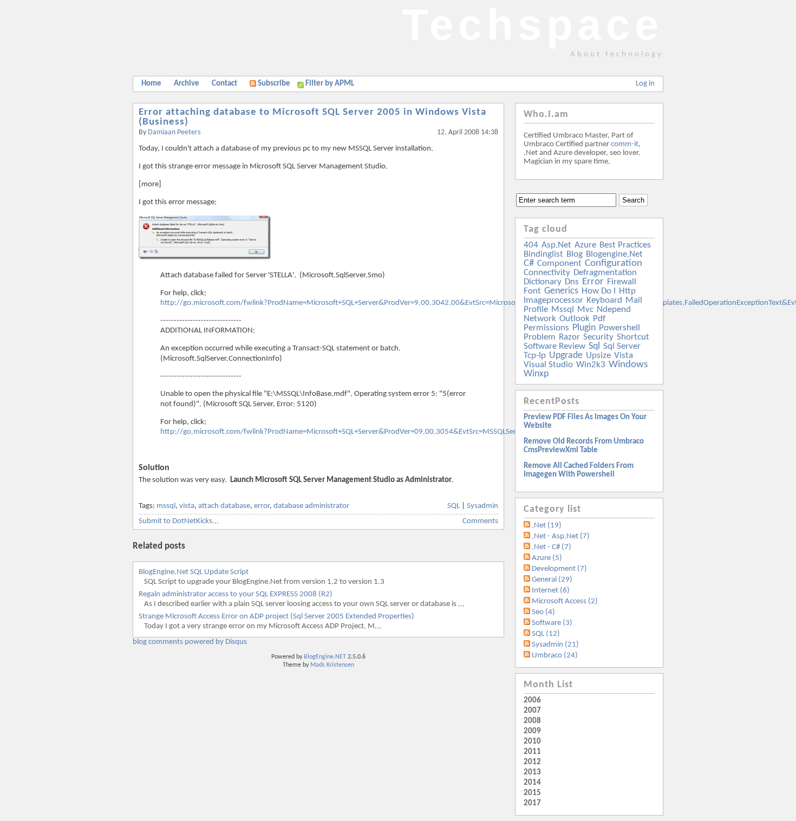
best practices (625, 245)
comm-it (624, 144)
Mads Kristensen (332, 665)
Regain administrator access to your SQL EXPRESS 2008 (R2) (235, 594)
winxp (536, 374)
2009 (532, 731)
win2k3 (590, 364)
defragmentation (605, 272)
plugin (584, 328)
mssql (165, 506)
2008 (532, 721)
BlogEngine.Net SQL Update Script (194, 572)
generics (561, 291)
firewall (621, 281)
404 (531, 245)
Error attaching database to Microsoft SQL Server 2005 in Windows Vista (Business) (312, 117)
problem (540, 337)
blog (574, 254)
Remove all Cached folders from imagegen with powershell (579, 470)
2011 (532, 752)
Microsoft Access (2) (565, 601)
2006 (532, 700)
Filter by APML (329, 84)
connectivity (547, 272)
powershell (619, 328)
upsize (598, 355)
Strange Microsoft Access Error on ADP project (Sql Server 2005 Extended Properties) (276, 617)
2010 (532, 742)
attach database (224, 506)
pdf (599, 318)
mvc (585, 309)
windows (628, 365)
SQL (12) (546, 634)
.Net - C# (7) (551, 547)
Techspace (532, 25)
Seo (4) (543, 612)
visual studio (548, 364)
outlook (574, 318)
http (627, 291)
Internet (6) (551, 591)
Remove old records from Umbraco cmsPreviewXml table (584, 446)
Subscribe (274, 84)
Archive (186, 84)
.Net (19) (547, 526)
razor (569, 337)
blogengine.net (614, 254)
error (262, 506)
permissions (546, 328)
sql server (622, 346)
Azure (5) (547, 558)
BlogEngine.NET (325, 657)
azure (585, 245)
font (532, 291)
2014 (532, 783)
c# (529, 263)
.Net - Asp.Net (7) (561, 536)
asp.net (556, 245)
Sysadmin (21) (555, 645)
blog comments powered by (190, 642)
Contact (224, 84)
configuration (613, 263)
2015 (532, 793)
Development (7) (559, 569)
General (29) (552, 580)
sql (594, 346)
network (540, 318)
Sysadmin (482, 506)
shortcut (633, 337)
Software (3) (552, 623)
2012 (532, 762)
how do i (599, 291)
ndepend (614, 309)
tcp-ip (535, 355)
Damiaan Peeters (174, 132)
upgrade (566, 355)
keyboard (604, 300)
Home (151, 84)
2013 (532, 772)
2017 (532, 803)
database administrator (311, 506)
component (559, 263)
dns (572, 281)
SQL (453, 506)
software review (554, 346)
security (598, 337)
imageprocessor (553, 300)
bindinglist (543, 254)
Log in (645, 84)
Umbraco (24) (555, 655)
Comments (480, 521)
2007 (532, 711)
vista (186, 506)
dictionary (543, 281)
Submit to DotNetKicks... (179, 521)
